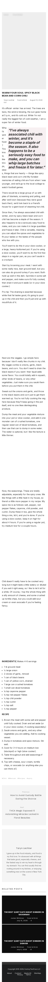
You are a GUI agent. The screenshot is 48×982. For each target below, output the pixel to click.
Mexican (12, 778)
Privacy (20, 975)
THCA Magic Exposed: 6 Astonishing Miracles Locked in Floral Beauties (22, 812)
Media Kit (27, 973)
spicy (30, 778)
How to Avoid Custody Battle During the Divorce (26, 795)
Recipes (22, 778)
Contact (18, 973)
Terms (28, 975)
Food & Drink (22, 100)
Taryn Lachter (8, 100)
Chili (5, 778)
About (9, 973)
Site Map (37, 973)
